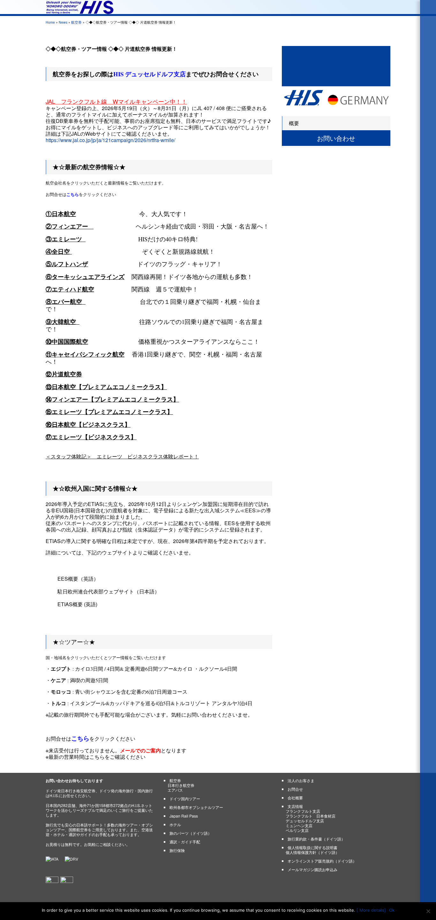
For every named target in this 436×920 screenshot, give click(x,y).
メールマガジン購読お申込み (312, 869)
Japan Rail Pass (183, 815)
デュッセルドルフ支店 (305, 820)
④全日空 (59, 251)
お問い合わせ (336, 138)
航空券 (76, 22)
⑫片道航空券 (64, 374)
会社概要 (295, 797)
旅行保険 (177, 850)
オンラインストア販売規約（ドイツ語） (322, 860)
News (63, 22)
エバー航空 (68, 301)
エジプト (61, 668)
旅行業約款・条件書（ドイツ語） (316, 838)
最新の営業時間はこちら (77, 756)
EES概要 (67, 578)
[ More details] (371, 910)
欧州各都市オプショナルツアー (196, 807)
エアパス (175, 790)
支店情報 (295, 806)
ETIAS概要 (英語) (77, 604)
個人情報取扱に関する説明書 (312, 847)
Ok (392, 910)
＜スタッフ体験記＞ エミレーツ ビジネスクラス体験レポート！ (122, 456)
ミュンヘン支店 (299, 825)
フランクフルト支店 (303, 811)
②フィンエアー (69, 226)
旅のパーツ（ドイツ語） (190, 833)
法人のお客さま (301, 780)
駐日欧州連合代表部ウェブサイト (95, 591)
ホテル (175, 824)
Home (50, 22)
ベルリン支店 (297, 830)
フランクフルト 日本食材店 (310, 815)
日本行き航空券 (181, 785)
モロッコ (61, 691)
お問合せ (295, 789)
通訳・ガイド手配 (184, 841)
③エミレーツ (64, 239)
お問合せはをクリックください (81, 194)
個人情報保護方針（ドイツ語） (312, 852)
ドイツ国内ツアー (184, 798)
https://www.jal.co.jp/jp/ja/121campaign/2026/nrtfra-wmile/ (110, 140)
